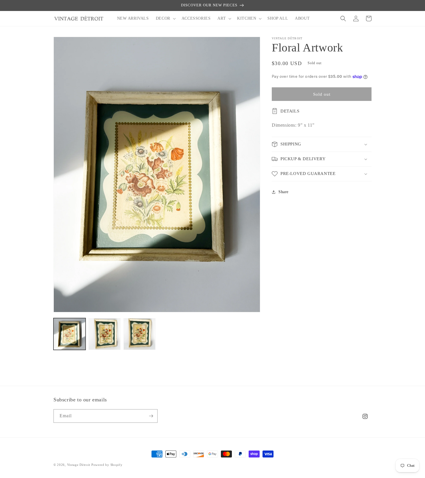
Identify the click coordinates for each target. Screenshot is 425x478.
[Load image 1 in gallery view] (69, 334)
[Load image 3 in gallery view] (139, 334)
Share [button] (283, 192)
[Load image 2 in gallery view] (104, 334)
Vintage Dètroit (78, 464)
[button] (165, 18)
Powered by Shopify (107, 464)
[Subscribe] (151, 416)
